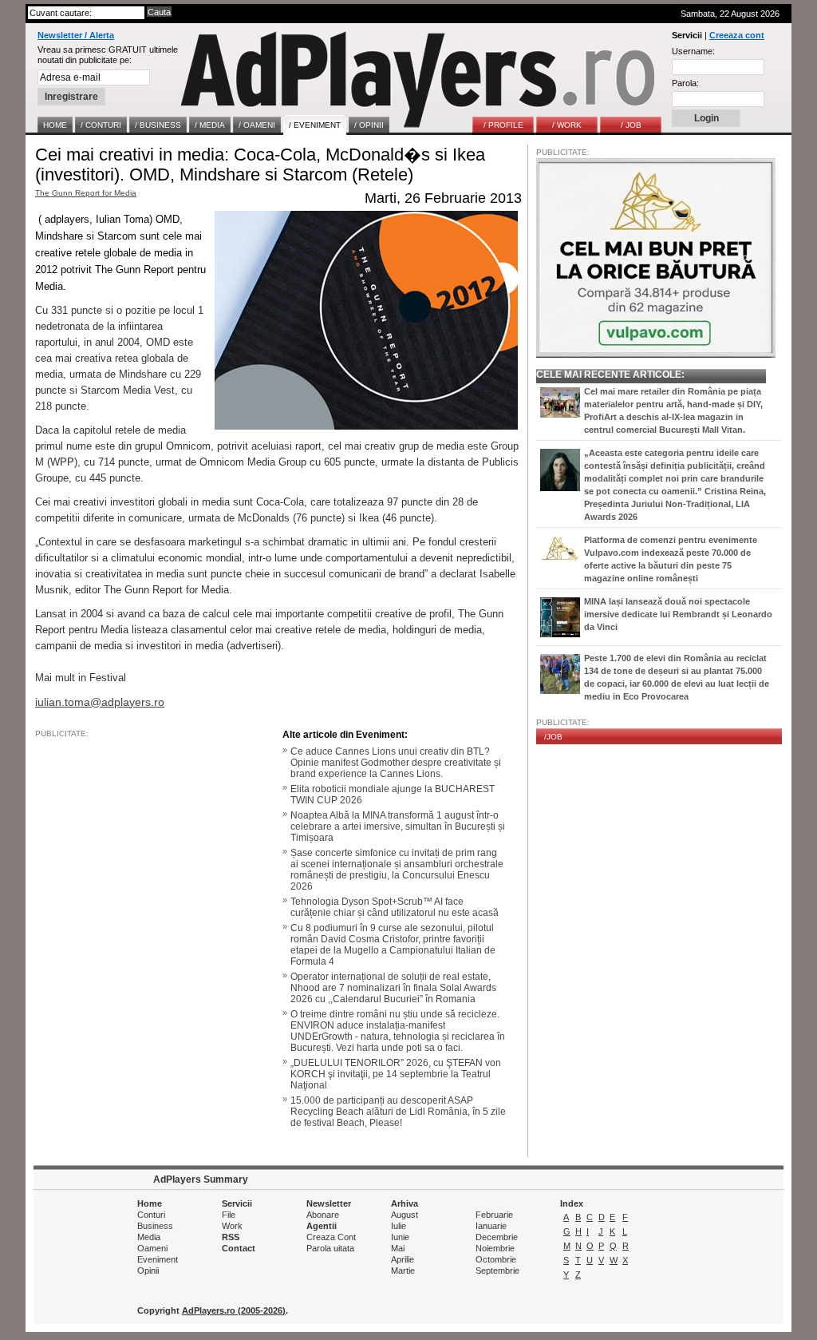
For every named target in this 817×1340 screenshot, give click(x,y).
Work (232, 1226)
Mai (398, 1248)
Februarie (494, 1214)
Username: (693, 51)
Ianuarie (491, 1226)
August (404, 1214)
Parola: (685, 83)
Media (148, 1237)
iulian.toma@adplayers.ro (99, 702)
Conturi (151, 1214)
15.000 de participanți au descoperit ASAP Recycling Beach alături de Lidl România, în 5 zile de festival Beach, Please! (398, 1111)
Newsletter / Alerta (75, 35)
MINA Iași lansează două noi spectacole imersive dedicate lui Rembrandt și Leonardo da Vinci (678, 614)
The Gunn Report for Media (85, 192)
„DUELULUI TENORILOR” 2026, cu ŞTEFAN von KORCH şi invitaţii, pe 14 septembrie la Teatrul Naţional (395, 1074)
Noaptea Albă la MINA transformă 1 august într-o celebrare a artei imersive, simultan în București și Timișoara (397, 826)
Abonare (322, 1214)
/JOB (553, 736)
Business (155, 1226)
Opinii (148, 1270)
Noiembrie (495, 1248)
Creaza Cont (331, 1237)
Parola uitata (330, 1248)
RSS (230, 1237)
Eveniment (157, 1259)
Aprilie (402, 1259)
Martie (403, 1270)
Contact (238, 1248)
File (228, 1214)
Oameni (152, 1248)
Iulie (398, 1226)
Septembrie (497, 1270)
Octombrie (496, 1259)
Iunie (400, 1237)
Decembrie (497, 1237)
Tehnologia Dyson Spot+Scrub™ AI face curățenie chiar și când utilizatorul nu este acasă (394, 907)
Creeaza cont (736, 35)
